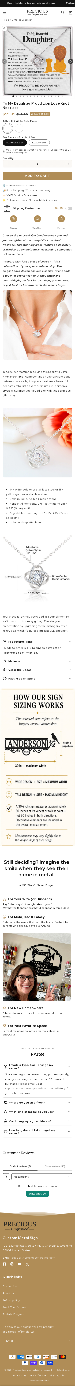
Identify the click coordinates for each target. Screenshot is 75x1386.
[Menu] (4, 12)
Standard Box (14, 142)
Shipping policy (58, 1375)
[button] (63, 12)
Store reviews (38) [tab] (55, 1166)
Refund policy (11, 1300)
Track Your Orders (14, 1307)
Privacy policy (20, 1375)
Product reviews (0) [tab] (20, 1166)
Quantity (8, 158)
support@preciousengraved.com (27, 1088)
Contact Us (10, 1286)
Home (6, 19)
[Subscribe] (68, 1341)
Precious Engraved (22, 1370)
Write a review (37, 1193)
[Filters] (6, 1176)
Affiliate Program (13, 1314)
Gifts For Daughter (22, 19)
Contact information (39, 1380)
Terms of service (38, 1375)
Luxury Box (39, 142)
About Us (8, 1293)
